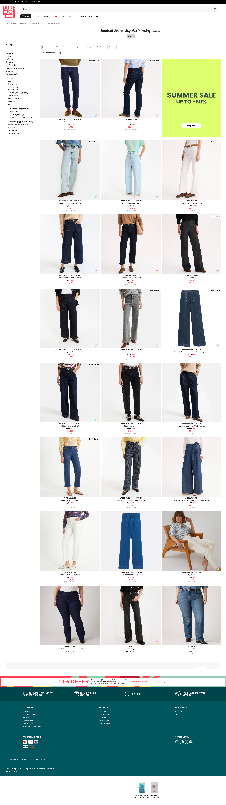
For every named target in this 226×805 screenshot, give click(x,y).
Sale (62, 16)
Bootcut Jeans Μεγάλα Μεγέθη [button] (126, 30)
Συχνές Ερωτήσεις (104, 714)
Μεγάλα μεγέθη (12, 74)
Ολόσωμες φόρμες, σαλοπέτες (20, 121)
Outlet (54, 16)
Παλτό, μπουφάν (15, 133)
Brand (111, 47)
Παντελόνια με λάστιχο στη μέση (24, 117)
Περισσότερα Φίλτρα (50, 53)
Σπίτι (38, 16)
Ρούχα (8, 56)
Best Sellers (72, 16)
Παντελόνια (13, 95)
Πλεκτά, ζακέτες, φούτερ (18, 92)
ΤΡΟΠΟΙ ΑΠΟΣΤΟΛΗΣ (29, 759)
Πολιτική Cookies (28, 723)
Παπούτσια (10, 62)
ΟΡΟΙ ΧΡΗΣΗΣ (17, 759)
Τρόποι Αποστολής (104, 720)
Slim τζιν (14, 111)
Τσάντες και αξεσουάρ (15, 68)
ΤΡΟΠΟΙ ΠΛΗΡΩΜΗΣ (41, 759)
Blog (176, 714)
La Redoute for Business (90, 16)
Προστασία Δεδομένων (29, 720)
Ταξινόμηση (66, 47)
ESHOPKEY (15, 771)
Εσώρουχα (10, 59)
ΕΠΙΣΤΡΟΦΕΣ (9, 759)
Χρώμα (78, 47)
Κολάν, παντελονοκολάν (18, 124)
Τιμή (89, 47)
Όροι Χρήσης (26, 717)
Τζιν (11, 45)
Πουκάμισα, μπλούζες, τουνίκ (20, 87)
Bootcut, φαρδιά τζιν (19, 108)
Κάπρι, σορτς (13, 98)
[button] (23, 9)
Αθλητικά (9, 71)
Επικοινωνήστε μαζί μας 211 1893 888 (113, 2)
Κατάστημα (178, 711)
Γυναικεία (10, 53)
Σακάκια (11, 127)
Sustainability (103, 717)
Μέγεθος (100, 47)
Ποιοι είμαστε (26, 711)
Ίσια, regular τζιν (17, 114)
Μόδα (46, 16)
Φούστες (11, 101)
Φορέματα (12, 84)
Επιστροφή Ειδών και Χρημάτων (32, 727)
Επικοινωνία (102, 711)
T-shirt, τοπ (13, 90)
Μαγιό (10, 78)
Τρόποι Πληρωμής (104, 723)
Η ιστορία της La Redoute (30, 714)
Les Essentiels (11, 65)
